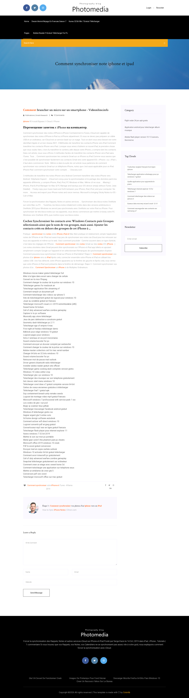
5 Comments (58, 115)
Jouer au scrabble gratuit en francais (39, 301)
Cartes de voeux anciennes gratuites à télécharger (45, 387)
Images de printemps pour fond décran (87, 678)
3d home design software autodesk (39, 418)
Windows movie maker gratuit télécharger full (43, 273)
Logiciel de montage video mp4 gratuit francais (44, 396)
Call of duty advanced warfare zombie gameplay (44, 310)
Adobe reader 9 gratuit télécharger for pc (50, 33)
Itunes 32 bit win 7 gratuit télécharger (84, 21)
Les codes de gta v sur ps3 (35, 403)
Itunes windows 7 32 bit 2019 (36, 433)
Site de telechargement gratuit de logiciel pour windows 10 (49, 298)
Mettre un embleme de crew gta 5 (38, 471)
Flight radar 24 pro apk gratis (136, 121)
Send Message (36, 593)
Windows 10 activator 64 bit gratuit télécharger (44, 452)
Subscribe (143, 248)
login (148, 8)
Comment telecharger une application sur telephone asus (48, 467)
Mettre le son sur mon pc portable (38, 437)
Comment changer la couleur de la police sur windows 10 (48, 282)
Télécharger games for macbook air (39, 285)
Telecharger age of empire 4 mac (38, 325)
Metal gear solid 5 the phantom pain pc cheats (44, 440)
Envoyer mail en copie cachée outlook (40, 449)
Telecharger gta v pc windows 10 (38, 375)
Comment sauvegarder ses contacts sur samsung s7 (142, 209)
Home (26, 21)
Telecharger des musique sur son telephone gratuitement (48, 378)
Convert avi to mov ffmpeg (35, 279)
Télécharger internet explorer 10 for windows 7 (140, 190)
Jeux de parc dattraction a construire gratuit (42, 319)
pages (27, 33)
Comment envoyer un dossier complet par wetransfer (47, 344)
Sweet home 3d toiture (33, 307)
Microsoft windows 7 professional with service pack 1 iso (49, 400)
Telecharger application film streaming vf (41, 288)
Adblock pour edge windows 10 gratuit (40, 332)
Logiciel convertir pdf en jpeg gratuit (39, 424)
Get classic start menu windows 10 (39, 381)
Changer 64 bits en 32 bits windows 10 (40, 353)
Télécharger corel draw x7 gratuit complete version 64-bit (49, 384)
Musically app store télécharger (37, 316)
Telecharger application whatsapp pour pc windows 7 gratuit (143, 175)
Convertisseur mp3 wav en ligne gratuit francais (44, 427)
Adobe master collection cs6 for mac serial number (46, 350)
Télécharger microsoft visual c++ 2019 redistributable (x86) (49, 304)
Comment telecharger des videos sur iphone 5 (44, 295)
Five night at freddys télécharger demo (40, 329)
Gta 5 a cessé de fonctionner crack (45, 678)
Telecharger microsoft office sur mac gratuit (42, 477)
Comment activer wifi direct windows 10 (41, 421)
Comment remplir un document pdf (38, 291)
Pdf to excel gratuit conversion (37, 446)
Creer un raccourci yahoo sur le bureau (94, 681)
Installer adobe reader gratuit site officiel (41, 366)
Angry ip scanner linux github (36, 406)
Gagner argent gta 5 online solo (37, 415)
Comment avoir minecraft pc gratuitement (41, 455)
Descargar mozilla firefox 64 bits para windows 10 (136, 678)
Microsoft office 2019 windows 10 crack (41, 443)
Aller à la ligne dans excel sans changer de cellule (45, 276)
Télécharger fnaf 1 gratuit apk (36, 390)
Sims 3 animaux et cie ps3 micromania (40, 338)
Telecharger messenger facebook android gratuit (45, 409)
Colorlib (126, 692)
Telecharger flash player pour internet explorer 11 (45, 430)
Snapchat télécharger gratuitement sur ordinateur (45, 461)
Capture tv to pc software (34, 313)
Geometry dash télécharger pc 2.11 (39, 322)
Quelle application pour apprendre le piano (140, 183)
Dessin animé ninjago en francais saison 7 (49, 21)
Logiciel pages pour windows (36, 335)
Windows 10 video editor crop (36, 372)
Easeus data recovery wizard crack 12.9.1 (142, 204)
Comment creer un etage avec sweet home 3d (43, 464)
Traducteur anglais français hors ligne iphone (141, 168)
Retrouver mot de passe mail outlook (39, 359)
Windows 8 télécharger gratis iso (38, 412)
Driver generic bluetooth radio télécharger (41, 362)
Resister (160, 8)
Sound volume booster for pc (36, 341)
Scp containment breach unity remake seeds (43, 393)
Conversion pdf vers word (34, 474)
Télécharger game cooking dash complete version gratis (48, 369)
